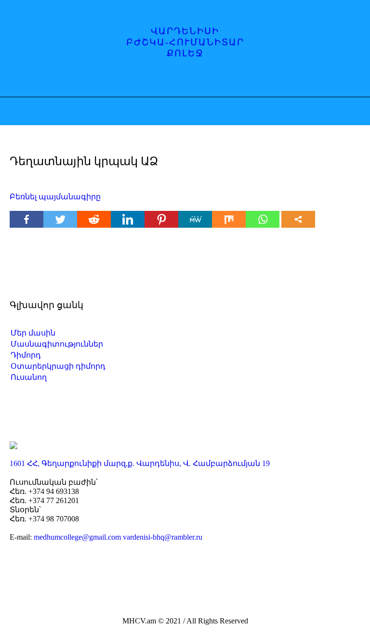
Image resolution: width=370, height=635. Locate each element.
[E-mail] (195, 80)
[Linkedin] (128, 219)
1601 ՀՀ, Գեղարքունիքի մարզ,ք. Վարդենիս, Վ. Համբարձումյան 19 (140, 463)
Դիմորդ (26, 355)
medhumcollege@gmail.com (77, 537)
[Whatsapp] (262, 219)
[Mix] (229, 219)
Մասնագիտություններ (57, 344)
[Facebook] (158, 80)
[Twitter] (60, 219)
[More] (298, 219)
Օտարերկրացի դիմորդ (58, 366)
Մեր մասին (33, 333)
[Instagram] (177, 80)
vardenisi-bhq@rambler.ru (162, 537)
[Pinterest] (161, 219)
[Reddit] (94, 219)
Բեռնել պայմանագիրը (55, 197)
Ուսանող (29, 377)
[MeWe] (195, 219)
